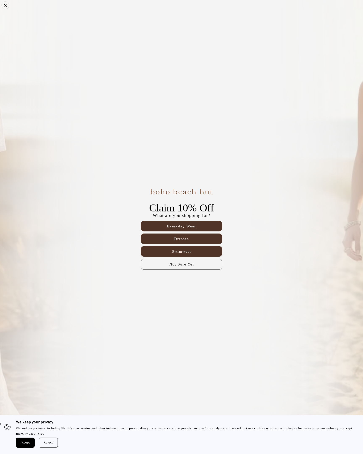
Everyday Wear (181, 226)
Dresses (181, 239)
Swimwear (181, 251)
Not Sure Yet (181, 264)
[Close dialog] (5, 5)
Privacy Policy (34, 434)
